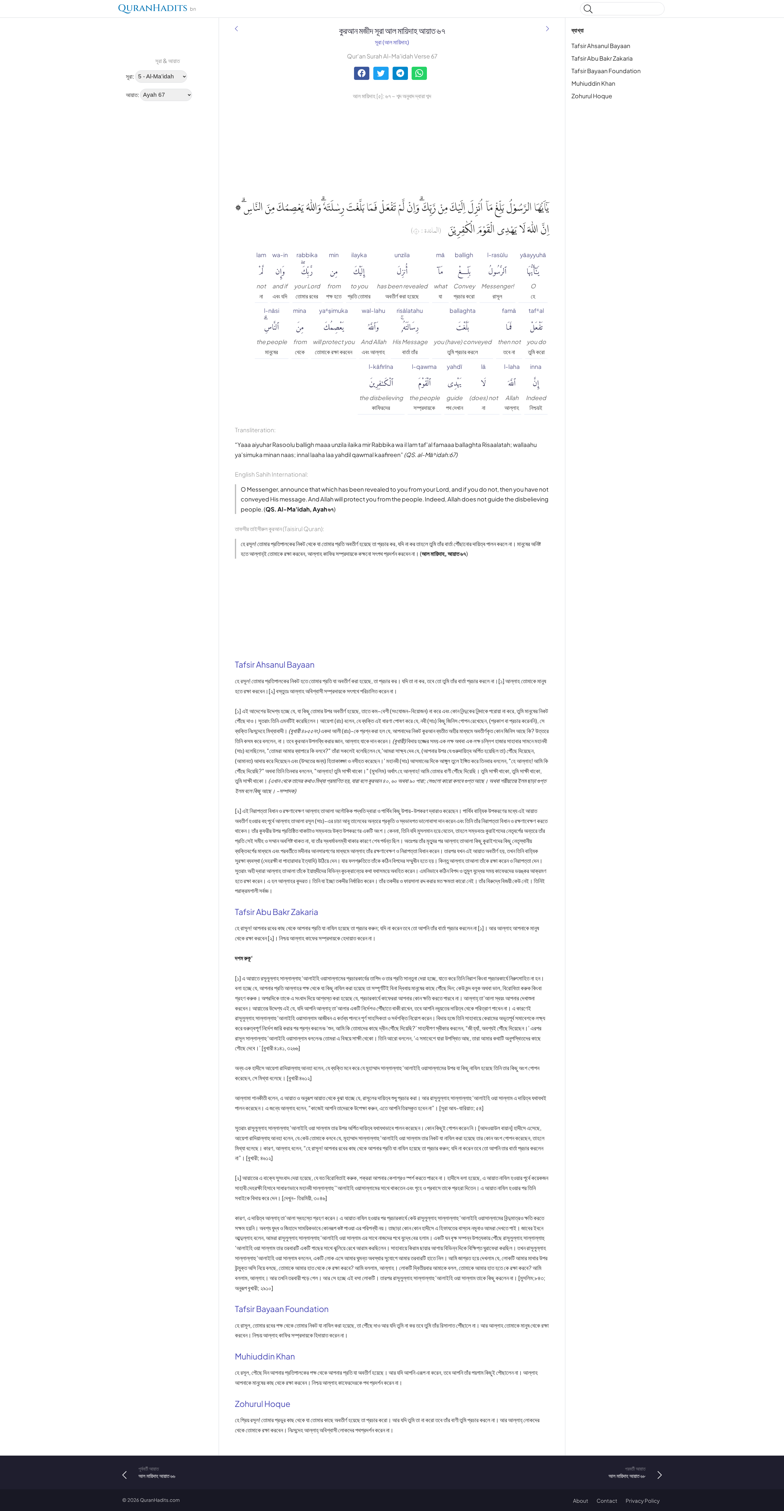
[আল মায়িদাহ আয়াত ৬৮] (547, 29)
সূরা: (130, 76)
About (580, 1501)
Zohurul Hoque (591, 95)
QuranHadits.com (160, 1500)
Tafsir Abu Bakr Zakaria (602, 58)
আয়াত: (132, 94)
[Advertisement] (140, 199)
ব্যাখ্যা (577, 30)
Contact (607, 1501)
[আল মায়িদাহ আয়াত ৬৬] (236, 29)
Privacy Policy (643, 1501)
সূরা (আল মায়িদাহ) (392, 42)
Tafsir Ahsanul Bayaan (600, 45)
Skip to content (9, 10)
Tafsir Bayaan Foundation (606, 70)
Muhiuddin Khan (593, 83)
